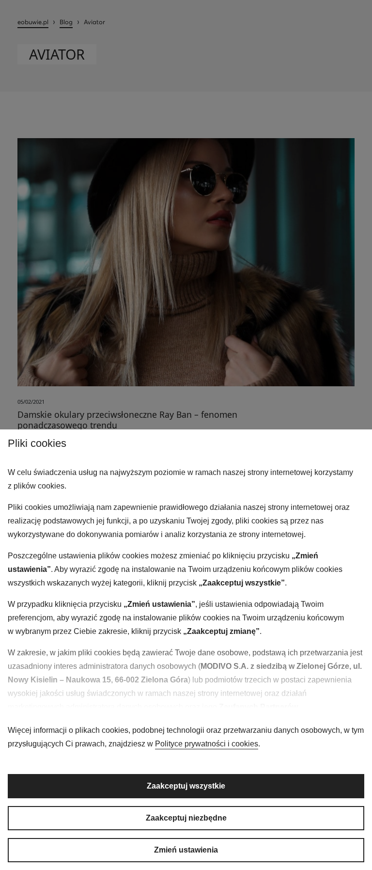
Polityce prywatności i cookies (206, 744)
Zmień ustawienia (186, 850)
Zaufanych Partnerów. (259, 707)
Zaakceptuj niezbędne (186, 818)
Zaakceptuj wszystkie (186, 786)
